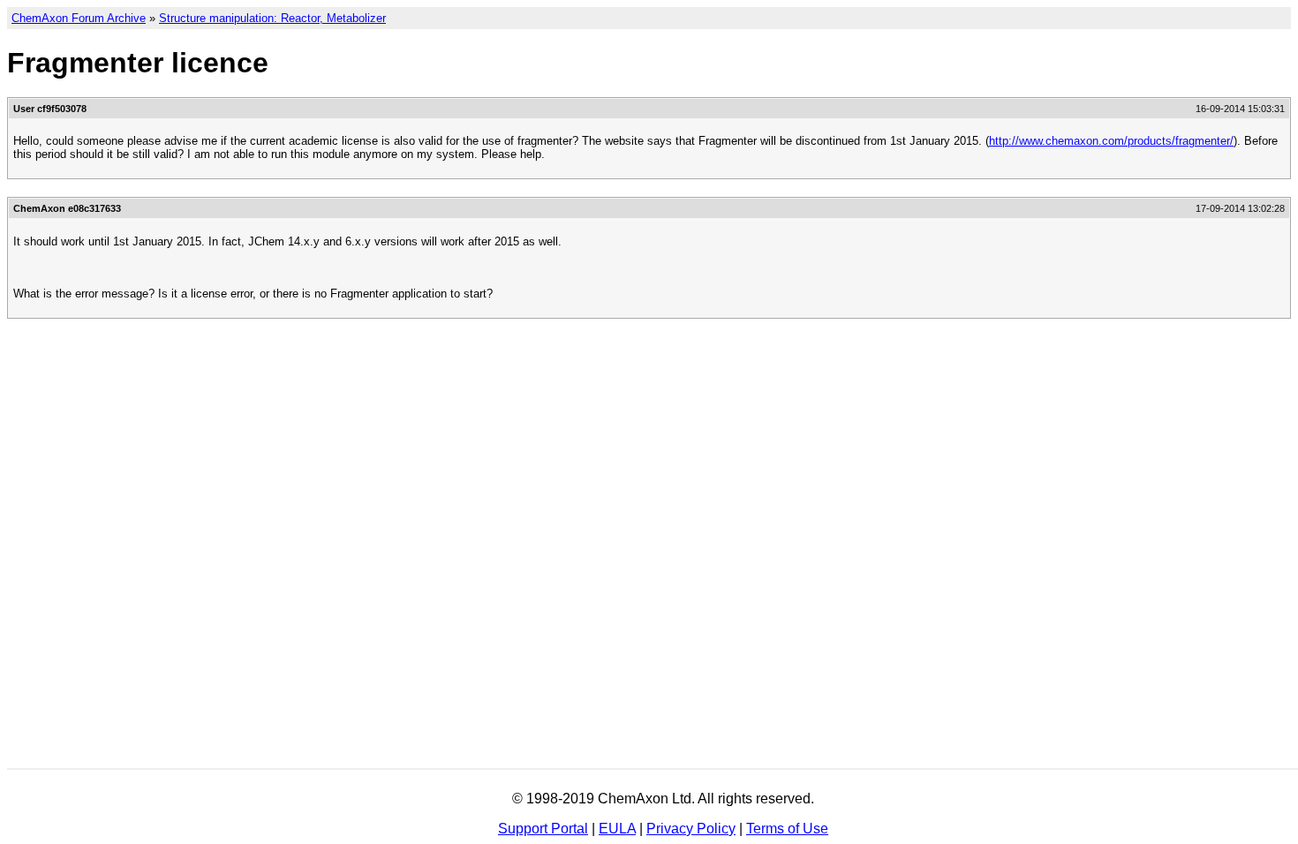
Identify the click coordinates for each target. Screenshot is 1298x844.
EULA (617, 828)
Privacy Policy (691, 828)
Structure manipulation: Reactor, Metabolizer (272, 18)
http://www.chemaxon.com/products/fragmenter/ (1111, 140)
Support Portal (543, 828)
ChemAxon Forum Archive (78, 18)
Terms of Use (787, 828)
